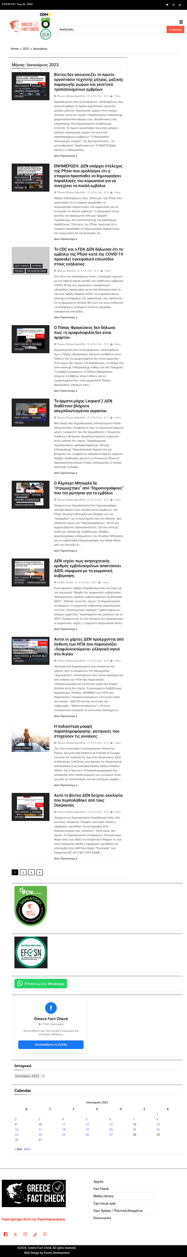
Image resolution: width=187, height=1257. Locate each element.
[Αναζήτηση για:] (111, 29)
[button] (181, 22)
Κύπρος (36, 266)
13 (111, 1124)
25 (63, 1134)
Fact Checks (22, 86)
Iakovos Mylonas (66, 270)
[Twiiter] (167, 5)
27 (111, 1134)
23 (16, 1134)
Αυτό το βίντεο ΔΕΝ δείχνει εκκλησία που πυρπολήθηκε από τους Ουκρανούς (88, 800)
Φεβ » (28, 1149)
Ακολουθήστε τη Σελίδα (51, 1044)
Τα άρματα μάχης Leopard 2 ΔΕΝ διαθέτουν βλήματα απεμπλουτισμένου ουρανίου (83, 406)
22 (158, 1129)
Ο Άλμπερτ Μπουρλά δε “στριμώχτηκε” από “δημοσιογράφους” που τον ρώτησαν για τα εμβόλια (89, 488)
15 (158, 1124)
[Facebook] (161, 5)
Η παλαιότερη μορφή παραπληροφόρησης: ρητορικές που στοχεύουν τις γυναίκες (86, 731)
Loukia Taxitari (65, 582)
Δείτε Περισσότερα (64, 156)
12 (87, 1124)
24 (40, 1134)
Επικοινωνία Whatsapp (44, 983)
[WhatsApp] (45, 1235)
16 (16, 1129)
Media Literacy (23, 748)
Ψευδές (19, 96)
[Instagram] (173, 5)
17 (40, 1129)
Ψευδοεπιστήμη (36, 271)
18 (63, 1129)
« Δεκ (18, 1149)
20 (111, 1129)
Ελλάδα (36, 86)
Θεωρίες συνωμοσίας (27, 91)
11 (63, 1124)
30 (16, 1140)
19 (87, 1129)
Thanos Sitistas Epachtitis (71, 96)
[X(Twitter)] (15, 1235)
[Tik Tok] (179, 5)
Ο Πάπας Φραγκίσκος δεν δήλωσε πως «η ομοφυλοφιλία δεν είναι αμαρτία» (84, 332)
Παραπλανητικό (24, 505)
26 (87, 1134)
